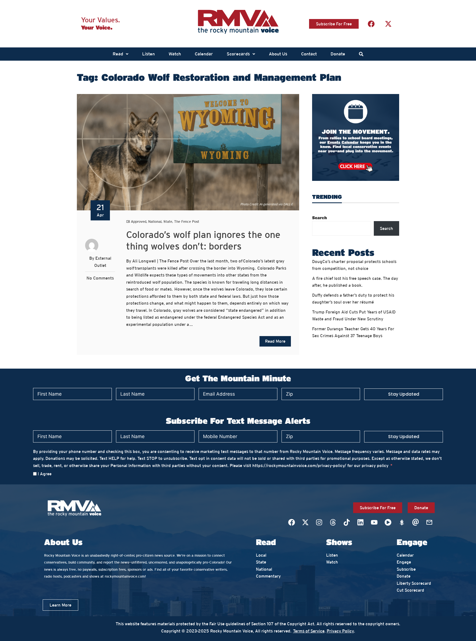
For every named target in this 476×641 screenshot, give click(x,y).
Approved (138, 221)
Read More (275, 341)
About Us (278, 54)
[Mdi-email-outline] (429, 522)
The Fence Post (186, 221)
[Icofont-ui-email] (415, 522)
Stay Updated (403, 394)
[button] (120, 54)
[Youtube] (374, 522)
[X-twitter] (388, 24)
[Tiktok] (346, 522)
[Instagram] (319, 522)
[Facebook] (371, 24)
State (167, 221)
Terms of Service (308, 631)
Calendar (204, 54)
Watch (175, 54)
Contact (309, 54)
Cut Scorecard (410, 590)
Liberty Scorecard (414, 583)
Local (261, 555)
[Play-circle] (388, 522)
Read (118, 54)
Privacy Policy (340, 631)
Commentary (268, 576)
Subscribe (406, 569)
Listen (148, 54)
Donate (338, 54)
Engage (404, 562)
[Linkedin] (360, 522)
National (154, 221)
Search (319, 217)
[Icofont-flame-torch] (402, 522)
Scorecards (238, 54)
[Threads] (333, 522)
